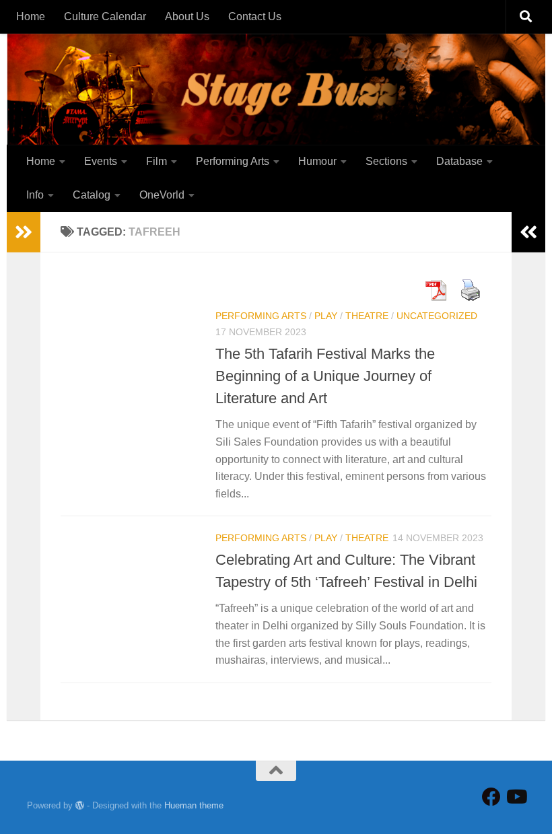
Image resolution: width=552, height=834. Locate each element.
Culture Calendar (105, 16)
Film (156, 161)
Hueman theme (193, 805)
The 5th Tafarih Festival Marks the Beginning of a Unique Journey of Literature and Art (325, 376)
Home (30, 16)
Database (459, 161)
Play (325, 315)
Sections (386, 161)
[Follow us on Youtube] (515, 797)
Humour (317, 161)
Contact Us (254, 16)
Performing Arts (232, 161)
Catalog (91, 195)
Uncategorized (436, 315)
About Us (187, 16)
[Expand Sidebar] (23, 232)
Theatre (366, 315)
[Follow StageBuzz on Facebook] (491, 797)
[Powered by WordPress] (79, 805)
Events (100, 161)
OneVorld (161, 195)
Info (35, 195)
